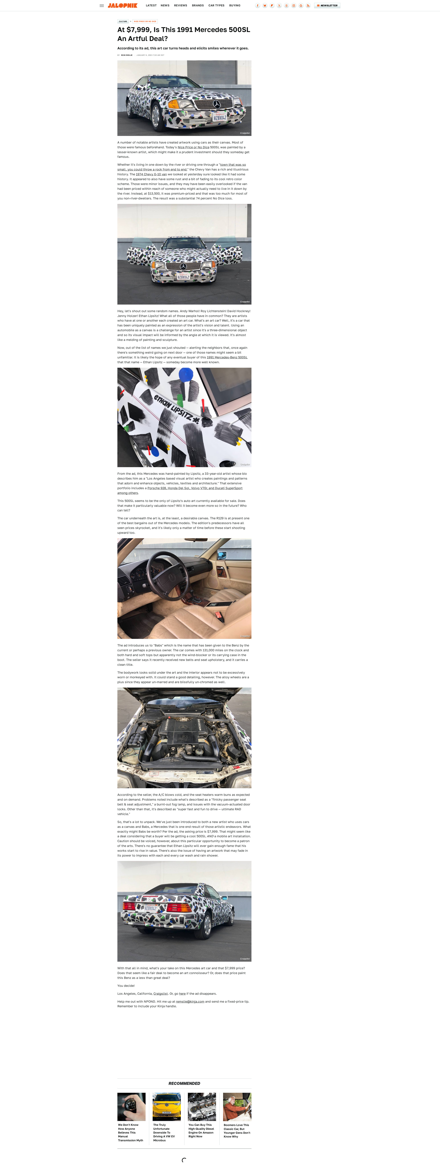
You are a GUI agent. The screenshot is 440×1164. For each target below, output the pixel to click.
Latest (151, 5)
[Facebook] (257, 5)
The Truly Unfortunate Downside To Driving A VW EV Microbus (164, 1132)
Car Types (216, 5)
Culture (123, 21)
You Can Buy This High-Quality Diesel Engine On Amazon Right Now (201, 1130)
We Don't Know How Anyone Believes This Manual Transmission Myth (130, 1132)
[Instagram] (293, 5)
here (182, 993)
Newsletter (329, 5)
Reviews (180, 5)
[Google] (301, 5)
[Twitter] (279, 5)
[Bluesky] (264, 5)
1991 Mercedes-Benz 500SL (227, 357)
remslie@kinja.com (190, 1001)
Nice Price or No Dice (145, 21)
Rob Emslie (127, 55)
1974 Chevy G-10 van (151, 174)
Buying (234, 5)
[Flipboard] (272, 5)
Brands (198, 5)
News (165, 5)
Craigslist (160, 993)
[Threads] (286, 5)
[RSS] (308, 5)
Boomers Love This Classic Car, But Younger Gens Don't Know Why (237, 1130)
